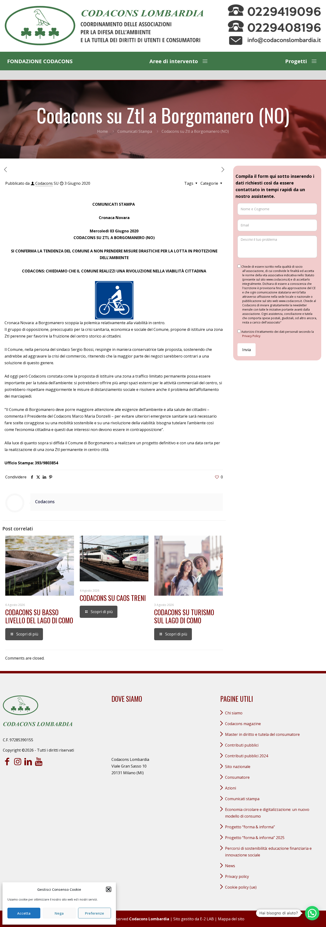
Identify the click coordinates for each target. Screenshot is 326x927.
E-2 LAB (207, 919)
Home (102, 131)
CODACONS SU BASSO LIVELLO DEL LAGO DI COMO (39, 616)
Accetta (24, 913)
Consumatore (237, 777)
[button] (108, 889)
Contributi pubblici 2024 (246, 755)
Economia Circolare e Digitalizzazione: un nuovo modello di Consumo (267, 813)
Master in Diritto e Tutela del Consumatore (262, 734)
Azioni (230, 788)
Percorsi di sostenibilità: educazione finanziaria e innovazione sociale (268, 852)
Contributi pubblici (241, 745)
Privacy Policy (251, 336)
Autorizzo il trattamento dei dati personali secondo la (277, 334)
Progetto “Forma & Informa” (250, 827)
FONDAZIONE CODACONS (40, 61)
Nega (59, 913)
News (230, 865)
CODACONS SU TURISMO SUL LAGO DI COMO (184, 616)
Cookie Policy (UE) (241, 887)
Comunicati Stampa (134, 131)
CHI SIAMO (233, 713)
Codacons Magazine (243, 723)
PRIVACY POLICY (237, 876)
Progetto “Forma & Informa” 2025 (254, 837)
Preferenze (94, 913)
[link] (104, 26)
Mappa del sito (231, 919)
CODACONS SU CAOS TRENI (113, 598)
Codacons (44, 183)
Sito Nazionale (237, 766)
